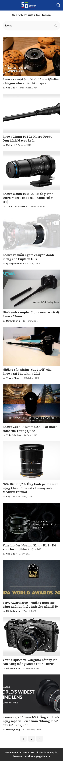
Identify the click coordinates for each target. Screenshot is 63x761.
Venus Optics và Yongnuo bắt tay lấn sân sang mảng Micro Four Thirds (30, 662)
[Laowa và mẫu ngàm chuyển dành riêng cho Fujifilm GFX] (31, 231)
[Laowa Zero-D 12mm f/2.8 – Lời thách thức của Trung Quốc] (31, 403)
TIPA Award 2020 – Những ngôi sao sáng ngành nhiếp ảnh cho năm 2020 (30, 605)
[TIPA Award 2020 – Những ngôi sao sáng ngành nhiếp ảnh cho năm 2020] (31, 579)
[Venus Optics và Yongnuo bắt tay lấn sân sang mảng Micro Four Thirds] (31, 636)
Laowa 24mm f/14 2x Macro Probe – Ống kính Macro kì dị (29, 139)
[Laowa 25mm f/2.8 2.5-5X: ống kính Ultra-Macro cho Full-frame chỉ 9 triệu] (31, 170)
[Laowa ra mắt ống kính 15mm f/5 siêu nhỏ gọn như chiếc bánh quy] (31, 56)
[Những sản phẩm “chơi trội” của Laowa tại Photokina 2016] (31, 346)
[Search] (58, 5)
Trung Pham (13, 378)
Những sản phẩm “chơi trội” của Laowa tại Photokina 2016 (27, 371)
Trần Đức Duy (13, 435)
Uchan (9, 145)
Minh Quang (13, 321)
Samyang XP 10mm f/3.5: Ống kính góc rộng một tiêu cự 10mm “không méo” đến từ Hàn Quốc (31, 721)
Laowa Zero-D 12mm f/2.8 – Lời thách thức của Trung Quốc (30, 429)
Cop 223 (10, 88)
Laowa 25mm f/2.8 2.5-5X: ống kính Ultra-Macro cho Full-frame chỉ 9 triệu (28, 198)
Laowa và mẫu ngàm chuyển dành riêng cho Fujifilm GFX (28, 257)
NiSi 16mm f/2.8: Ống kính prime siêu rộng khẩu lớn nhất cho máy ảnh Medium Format (30, 488)
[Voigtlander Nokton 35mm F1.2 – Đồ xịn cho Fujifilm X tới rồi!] (31, 522)
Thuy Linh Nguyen (16, 206)
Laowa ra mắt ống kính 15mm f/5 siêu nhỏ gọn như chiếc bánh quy (31, 81)
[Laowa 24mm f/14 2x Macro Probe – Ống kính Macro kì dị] (31, 113)
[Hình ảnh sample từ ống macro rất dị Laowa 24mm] (31, 289)
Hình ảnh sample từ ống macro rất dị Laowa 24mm (31, 314)
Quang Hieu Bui (15, 263)
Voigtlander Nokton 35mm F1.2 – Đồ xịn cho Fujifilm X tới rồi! (29, 547)
